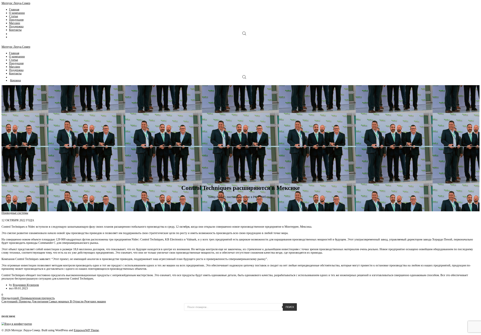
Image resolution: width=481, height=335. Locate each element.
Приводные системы (15, 212)
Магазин (14, 23)
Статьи (13, 16)
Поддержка (16, 26)
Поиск (290, 307)
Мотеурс (16, 3)
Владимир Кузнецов (26, 284)
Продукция (16, 19)
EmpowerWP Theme (86, 330)
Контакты (15, 29)
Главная (14, 9)
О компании (17, 12)
